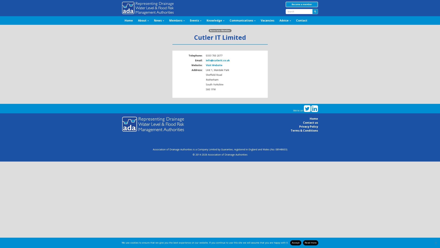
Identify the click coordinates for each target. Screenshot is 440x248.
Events (195, 20)
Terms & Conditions (304, 130)
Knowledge (215, 20)
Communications (242, 20)
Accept (296, 242)
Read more (311, 242)
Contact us (310, 123)
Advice (284, 20)
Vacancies (267, 20)
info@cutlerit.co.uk (218, 60)
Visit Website (214, 65)
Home (129, 20)
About (142, 20)
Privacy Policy (308, 126)
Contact (301, 20)
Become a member (302, 4)
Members (176, 20)
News (158, 20)
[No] (435, 243)
